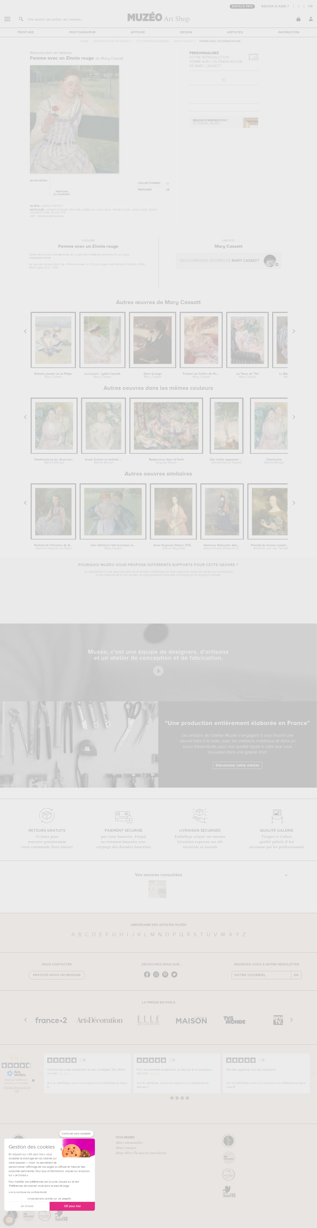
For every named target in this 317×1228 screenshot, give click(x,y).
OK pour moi (72, 1206)
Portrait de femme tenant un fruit (271, 547)
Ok (296, 975)
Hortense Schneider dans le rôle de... (222, 547)
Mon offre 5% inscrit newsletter (141, 1153)
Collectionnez (149, 183)
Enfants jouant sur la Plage (53, 375)
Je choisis (26, 1206)
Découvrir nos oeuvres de (219, 261)
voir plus (63, 1073)
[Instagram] (157, 977)
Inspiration (289, 32)
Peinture (25, 32)
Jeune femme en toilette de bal (104, 461)
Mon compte (126, 1148)
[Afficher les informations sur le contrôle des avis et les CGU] (33, 1080)
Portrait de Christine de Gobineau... (53, 547)
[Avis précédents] (40, 1073)
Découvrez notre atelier (237, 765)
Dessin (186, 32)
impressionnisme (40, 257)
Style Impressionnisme (152, 41)
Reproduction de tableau (112, 41)
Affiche (138, 32)
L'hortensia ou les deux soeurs (54, 461)
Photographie (82, 32)
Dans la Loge (153, 375)
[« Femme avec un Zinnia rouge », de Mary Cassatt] (157, 889)
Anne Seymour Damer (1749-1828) (173, 547)
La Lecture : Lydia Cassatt (102, 375)
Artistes (235, 32)
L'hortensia (274, 461)
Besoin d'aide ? (275, 6)
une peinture (60, 254)
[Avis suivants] (314, 1073)
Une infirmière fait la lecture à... (113, 547)
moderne (94, 254)
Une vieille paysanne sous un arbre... (226, 461)
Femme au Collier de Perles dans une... (201, 375)
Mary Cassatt (184, 41)
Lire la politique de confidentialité (28, 1192)
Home (84, 41)
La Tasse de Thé (247, 375)
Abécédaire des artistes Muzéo (159, 925)
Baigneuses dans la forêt (166, 461)
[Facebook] (148, 977)
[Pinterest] (166, 977)
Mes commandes (129, 1142)
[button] (9, 1220)
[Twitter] (175, 977)
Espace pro (242, 6)
